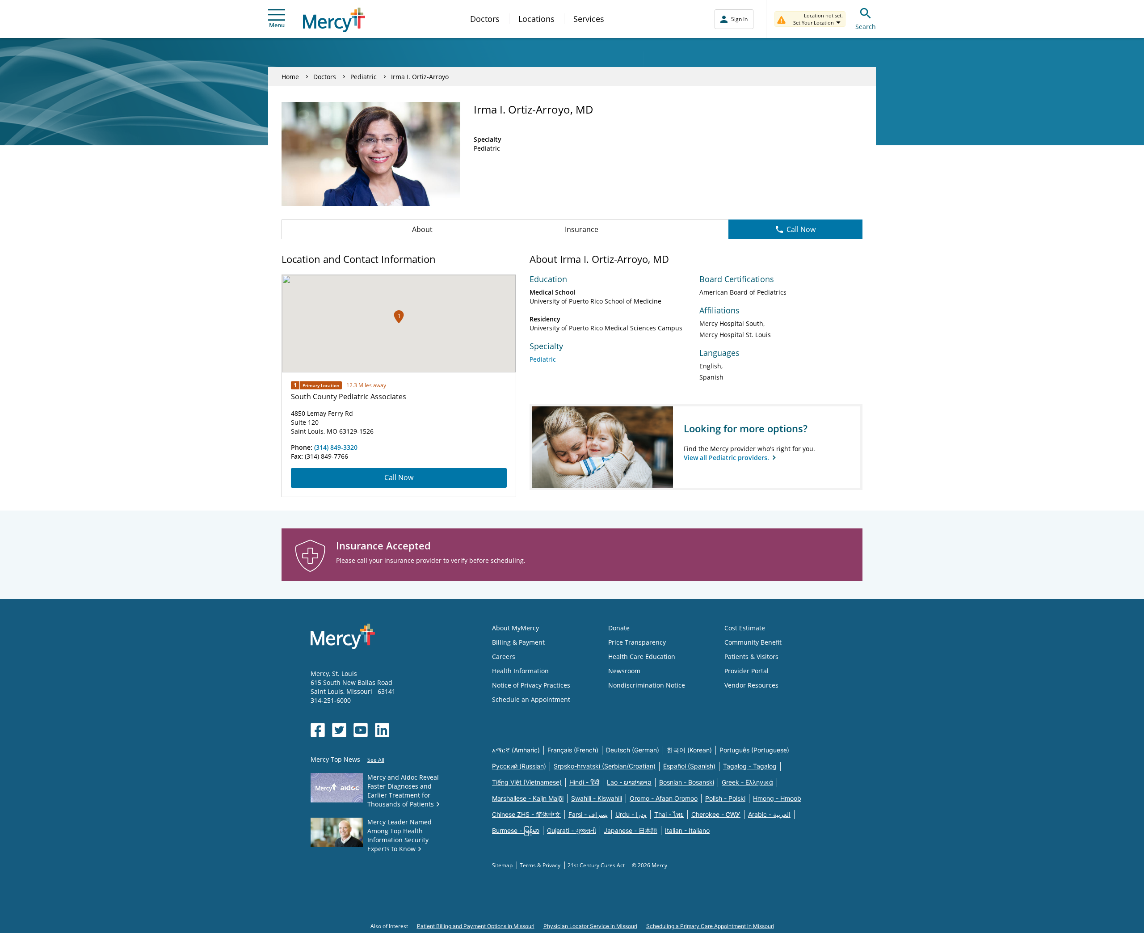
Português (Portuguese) (754, 750)
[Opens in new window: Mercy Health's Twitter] (339, 730)
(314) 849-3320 (336, 447)
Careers (503, 656)
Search (865, 26)
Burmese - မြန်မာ (515, 830)
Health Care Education (641, 656)
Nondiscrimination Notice (646, 685)
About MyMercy (515, 628)
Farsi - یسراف (588, 814)
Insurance (581, 229)
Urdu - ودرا (631, 814)
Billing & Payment (518, 642)
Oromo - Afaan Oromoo (664, 798)
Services (588, 18)
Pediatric (363, 76)
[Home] (334, 20)
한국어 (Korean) (689, 750)
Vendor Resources (751, 685)
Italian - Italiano (687, 830)
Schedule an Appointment (531, 699)
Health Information (520, 671)
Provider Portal (746, 671)
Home (290, 76)
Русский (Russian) (519, 766)
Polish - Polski (725, 798)
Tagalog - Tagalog (750, 766)
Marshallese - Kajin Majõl (528, 798)
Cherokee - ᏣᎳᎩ (715, 814)
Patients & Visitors (751, 656)
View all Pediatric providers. (727, 457)
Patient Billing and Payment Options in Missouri (475, 926)
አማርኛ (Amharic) (516, 750)
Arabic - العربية (769, 814)
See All (375, 760)
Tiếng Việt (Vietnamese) (527, 782)
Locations (536, 18)
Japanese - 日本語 (630, 830)
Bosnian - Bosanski (686, 782)
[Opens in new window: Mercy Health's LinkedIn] (382, 730)
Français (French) (572, 750)
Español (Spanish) (689, 766)
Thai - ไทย (669, 814)
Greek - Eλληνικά (747, 782)
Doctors (485, 18)
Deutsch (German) (632, 750)
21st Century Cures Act (597, 865)
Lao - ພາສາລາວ (629, 782)
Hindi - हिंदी (584, 782)
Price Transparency (637, 642)
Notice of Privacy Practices (531, 685)
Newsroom (624, 671)
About (422, 229)
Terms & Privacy (541, 865)
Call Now (801, 229)
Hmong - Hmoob (777, 798)
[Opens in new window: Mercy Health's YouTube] (360, 730)
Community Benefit (753, 642)
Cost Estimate (744, 628)
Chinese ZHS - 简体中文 (526, 814)
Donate (619, 628)
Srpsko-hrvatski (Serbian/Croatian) (605, 766)
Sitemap (503, 865)
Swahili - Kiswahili (596, 798)
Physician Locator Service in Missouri (590, 926)
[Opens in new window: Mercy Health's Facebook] (318, 730)
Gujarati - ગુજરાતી (571, 830)
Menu (277, 25)
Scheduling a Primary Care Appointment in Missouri (710, 926)
